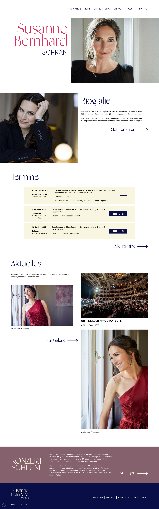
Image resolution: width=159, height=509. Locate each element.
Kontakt (143, 9)
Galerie (97, 9)
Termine (86, 9)
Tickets (118, 213)
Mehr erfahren (123, 129)
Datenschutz (139, 498)
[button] (3, 505)
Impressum (123, 498)
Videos (129, 9)
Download (97, 498)
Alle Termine (124, 246)
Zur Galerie (56, 340)
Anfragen (127, 473)
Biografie (74, 9)
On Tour (118, 9)
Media (107, 9)
